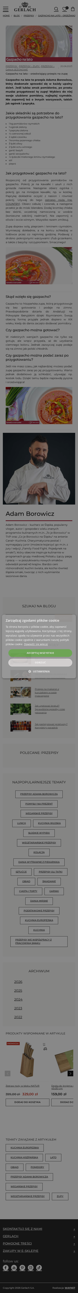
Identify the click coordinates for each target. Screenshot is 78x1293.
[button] (39, 671)
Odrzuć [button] (40, 662)
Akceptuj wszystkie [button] (40, 653)
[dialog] (39, 646)
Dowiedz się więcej (36, 644)
